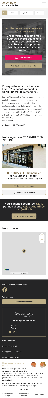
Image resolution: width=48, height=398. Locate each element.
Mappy (25, 273)
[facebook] (4, 289)
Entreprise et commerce (12, 352)
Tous (4, 13)
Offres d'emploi (8, 340)
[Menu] (44, 3)
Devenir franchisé (9, 346)
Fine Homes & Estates (11, 357)
